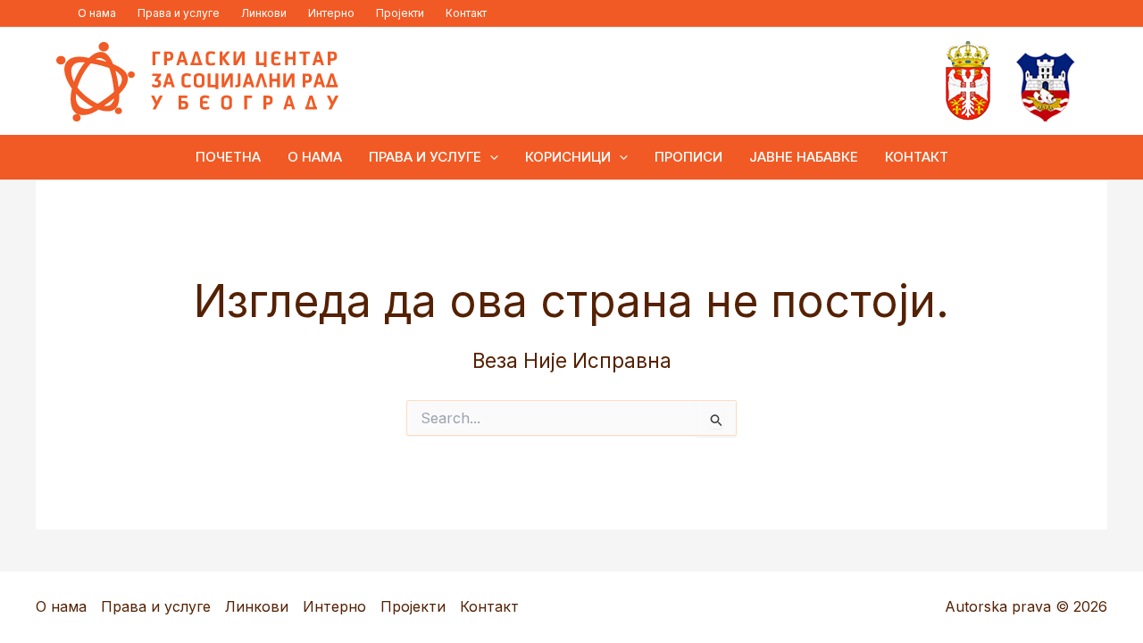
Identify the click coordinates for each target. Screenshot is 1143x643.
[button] (489, 157)
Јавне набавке (803, 156)
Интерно (331, 13)
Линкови (264, 13)
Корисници (568, 156)
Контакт (466, 13)
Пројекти (400, 13)
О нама (97, 13)
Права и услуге (179, 13)
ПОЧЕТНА (228, 156)
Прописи (688, 156)
